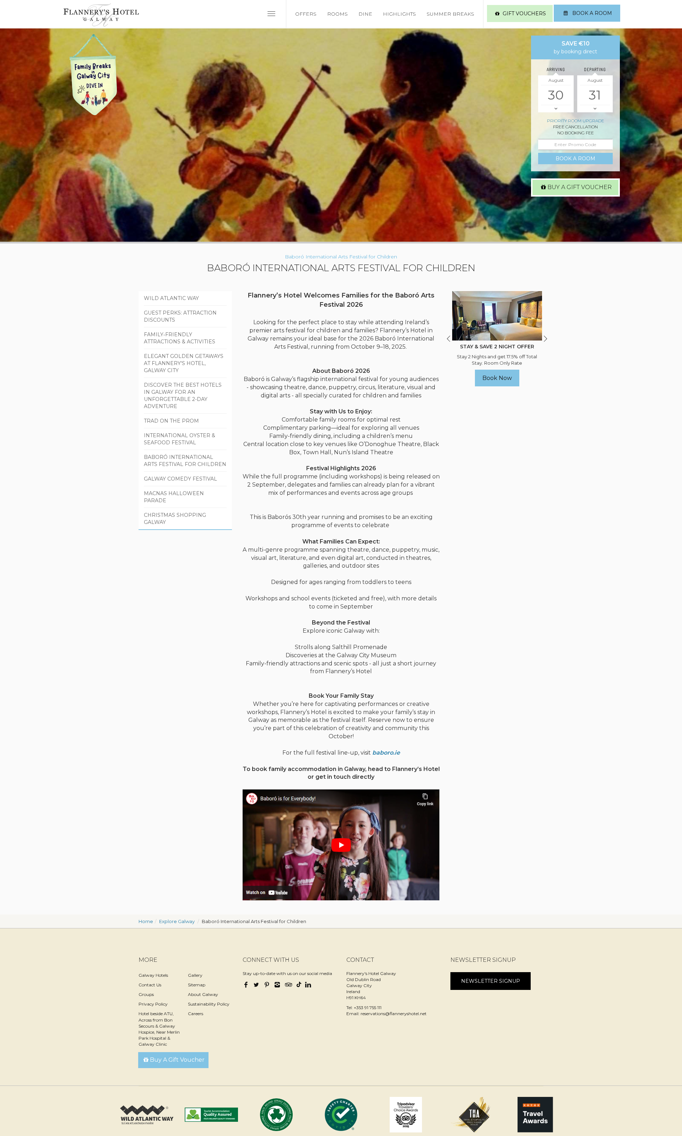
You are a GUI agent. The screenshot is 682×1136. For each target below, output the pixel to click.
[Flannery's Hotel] (101, 14)
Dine (365, 14)
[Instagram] (277, 985)
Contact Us (150, 984)
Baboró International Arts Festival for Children (185, 460)
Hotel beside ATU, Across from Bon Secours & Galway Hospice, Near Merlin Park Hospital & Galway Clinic (159, 1029)
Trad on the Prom (171, 421)
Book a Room (591, 13)
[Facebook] (247, 985)
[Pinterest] (266, 985)
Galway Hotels (153, 975)
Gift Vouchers (524, 13)
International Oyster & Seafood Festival (179, 439)
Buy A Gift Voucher (579, 187)
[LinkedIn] (308, 985)
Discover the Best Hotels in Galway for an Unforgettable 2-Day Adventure (183, 395)
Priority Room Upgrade (575, 120)
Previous (448, 338)
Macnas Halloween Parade (174, 497)
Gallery (195, 975)
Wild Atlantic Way (171, 298)
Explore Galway (177, 921)
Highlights (399, 14)
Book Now (497, 378)
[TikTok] (297, 983)
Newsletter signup (490, 981)
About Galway (203, 994)
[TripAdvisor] (287, 985)
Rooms (337, 14)
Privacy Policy (153, 1004)
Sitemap (196, 984)
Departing (595, 69)
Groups (146, 994)
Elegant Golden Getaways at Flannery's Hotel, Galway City (183, 363)
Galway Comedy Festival (180, 479)
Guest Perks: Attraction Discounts (180, 316)
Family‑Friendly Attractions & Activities (179, 338)
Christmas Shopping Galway (175, 518)
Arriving (556, 69)
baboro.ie (386, 752)
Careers (195, 1013)
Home (146, 921)
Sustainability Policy (208, 1004)
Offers (305, 14)
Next (545, 338)
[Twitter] (256, 985)
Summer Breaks (450, 14)
